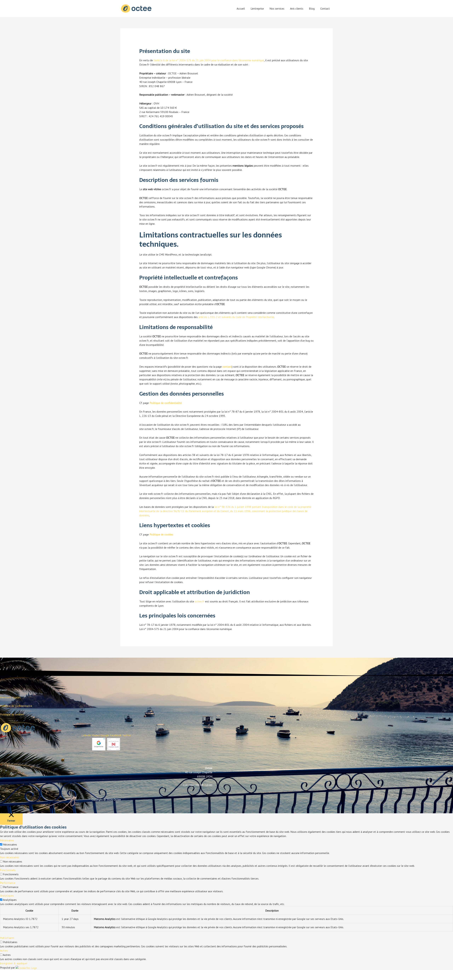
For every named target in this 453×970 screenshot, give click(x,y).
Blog (312, 8)
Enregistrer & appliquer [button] (13, 963)
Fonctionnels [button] (8, 870)
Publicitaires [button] (7, 938)
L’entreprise (257, 8)
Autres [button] (4, 950)
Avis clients (296, 8)
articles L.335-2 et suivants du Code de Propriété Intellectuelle (236, 317)
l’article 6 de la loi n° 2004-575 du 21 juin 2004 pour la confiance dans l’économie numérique (209, 60)
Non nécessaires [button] (9, 857)
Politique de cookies (12, 714)
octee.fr (199, 601)
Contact (325, 8)
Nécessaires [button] (7, 840)
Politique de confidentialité (166, 403)
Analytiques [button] (7, 895)
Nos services (276, 8)
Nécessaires (10, 844)
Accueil (241, 8)
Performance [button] (7, 882)
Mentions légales (10, 697)
